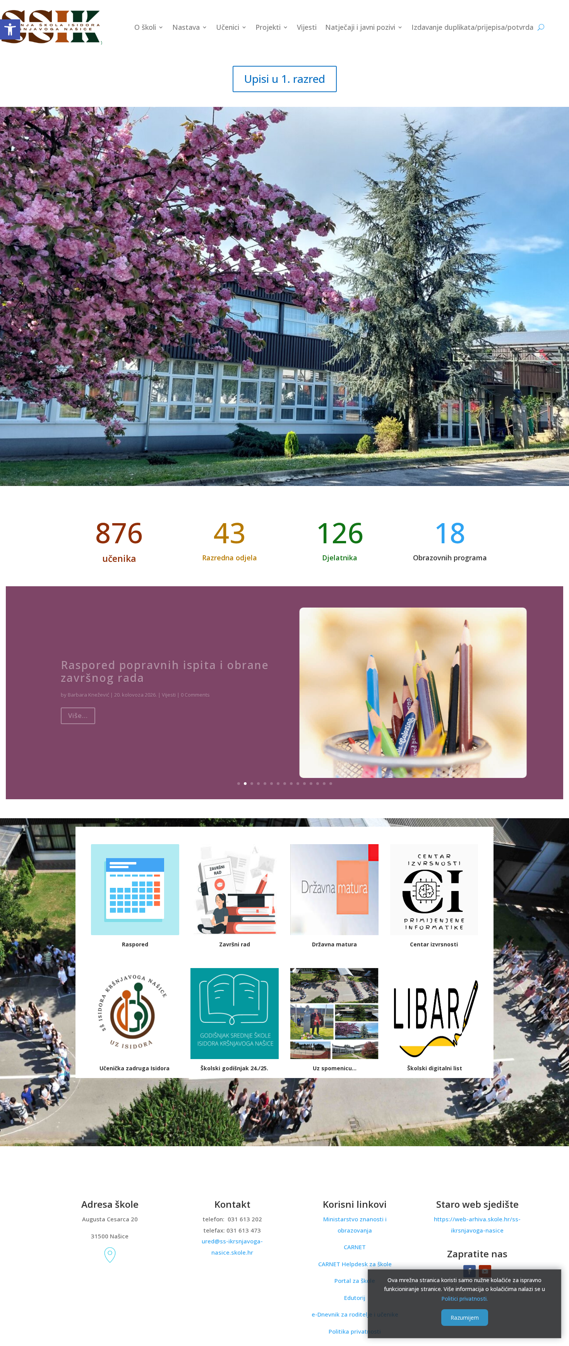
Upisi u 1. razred (284, 78)
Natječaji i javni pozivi (360, 27)
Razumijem (465, 1317)
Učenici (227, 27)
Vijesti (307, 27)
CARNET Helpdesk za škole (355, 1264)
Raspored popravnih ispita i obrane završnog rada (165, 666)
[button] (10, 29)
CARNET (355, 1247)
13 (317, 783)
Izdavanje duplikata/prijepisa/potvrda (472, 27)
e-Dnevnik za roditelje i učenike (355, 1314)
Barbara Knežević (88, 689)
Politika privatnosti (355, 1331)
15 (330, 783)
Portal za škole (354, 1280)
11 (304, 783)
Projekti (268, 27)
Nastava (186, 27)
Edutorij (354, 1297)
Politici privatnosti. (464, 1298)
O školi (145, 27)
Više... (78, 710)
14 (324, 783)
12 (311, 783)
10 (297, 783)
